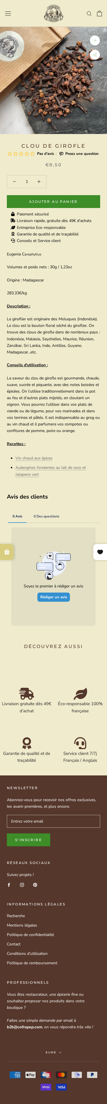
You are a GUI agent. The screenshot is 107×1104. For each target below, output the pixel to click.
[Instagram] (22, 884)
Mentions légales (22, 925)
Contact (14, 944)
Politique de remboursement (32, 963)
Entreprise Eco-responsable (41, 227)
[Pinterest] (35, 884)
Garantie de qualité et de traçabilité (47, 234)
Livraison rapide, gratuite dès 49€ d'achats (54, 220)
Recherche (16, 916)
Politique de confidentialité (30, 934)
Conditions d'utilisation (27, 953)
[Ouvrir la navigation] (8, 13)
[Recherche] (89, 13)
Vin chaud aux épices (34, 458)
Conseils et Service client (39, 240)
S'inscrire (28, 840)
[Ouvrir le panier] (99, 13)
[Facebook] (9, 884)
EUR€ (51, 1052)
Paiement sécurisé (33, 214)
